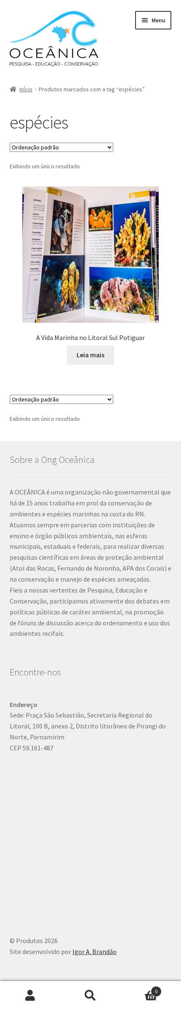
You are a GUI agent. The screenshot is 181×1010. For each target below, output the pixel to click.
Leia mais (90, 355)
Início (25, 89)
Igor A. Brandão (94, 951)
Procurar (90, 995)
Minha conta (30, 995)
